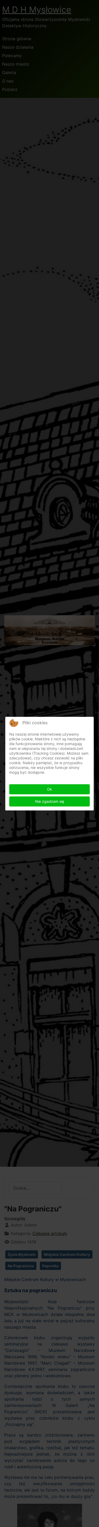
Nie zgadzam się (49, 801)
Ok (49, 789)
